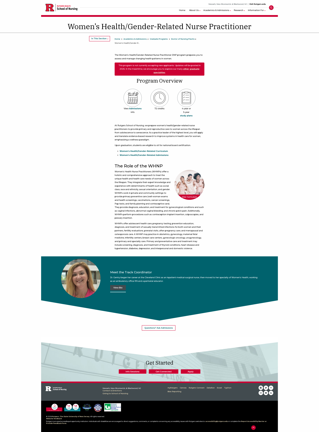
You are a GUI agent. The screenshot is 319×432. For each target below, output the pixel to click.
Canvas (183, 388)
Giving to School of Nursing (115, 393)
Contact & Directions (112, 391)
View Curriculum (189, 197)
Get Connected (163, 371)
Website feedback (54, 419)
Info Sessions (132, 371)
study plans (186, 115)
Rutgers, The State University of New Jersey (70, 416)
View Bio (117, 288)
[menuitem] (182, 10)
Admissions (135, 108)
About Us (194, 10)
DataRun (211, 388)
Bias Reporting (174, 391)
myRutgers (173, 388)
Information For (256, 10)
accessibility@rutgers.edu (216, 421)
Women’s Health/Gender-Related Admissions (144, 155)
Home (182, 10)
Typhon (227, 388)
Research (238, 10)
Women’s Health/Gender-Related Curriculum (144, 151)
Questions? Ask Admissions (158, 328)
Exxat (219, 388)
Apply (191, 371)
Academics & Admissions (216, 10)
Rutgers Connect (196, 388)
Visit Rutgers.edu (257, 4)
